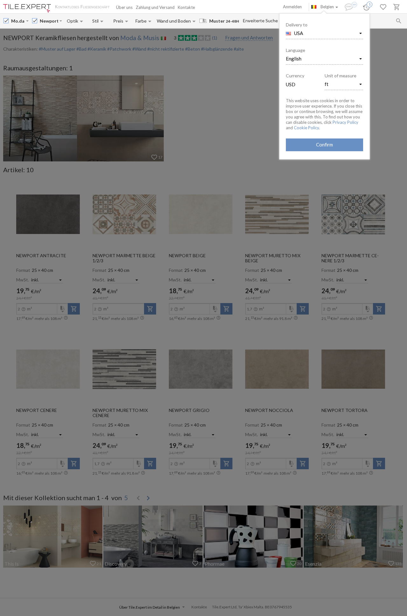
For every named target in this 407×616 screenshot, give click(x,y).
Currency (295, 75)
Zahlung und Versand (155, 7)
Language (295, 50)
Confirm (324, 144)
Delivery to (296, 24)
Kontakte (186, 7)
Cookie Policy (306, 127)
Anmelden (292, 6)
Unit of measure (340, 75)
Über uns (124, 7)
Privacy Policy (345, 122)
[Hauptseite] (27, 8)
